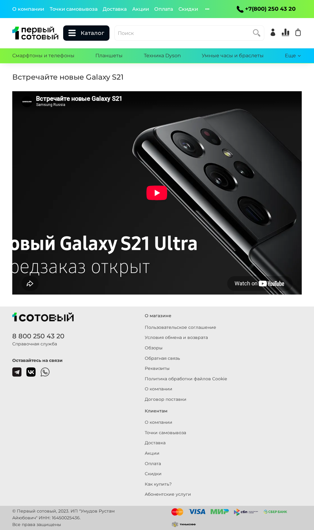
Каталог (92, 33)
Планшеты (109, 55)
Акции (140, 9)
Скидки (188, 9)
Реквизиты (157, 368)
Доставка (115, 9)
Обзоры (154, 348)
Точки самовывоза (74, 9)
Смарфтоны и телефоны (43, 55)
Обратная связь (162, 358)
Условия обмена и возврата (176, 337)
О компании (28, 9)
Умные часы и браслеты (233, 55)
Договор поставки (165, 399)
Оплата (163, 9)
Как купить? (158, 484)
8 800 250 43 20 (38, 336)
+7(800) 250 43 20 (270, 9)
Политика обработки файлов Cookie (186, 379)
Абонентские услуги (168, 494)
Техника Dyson (162, 55)
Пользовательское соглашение (180, 327)
